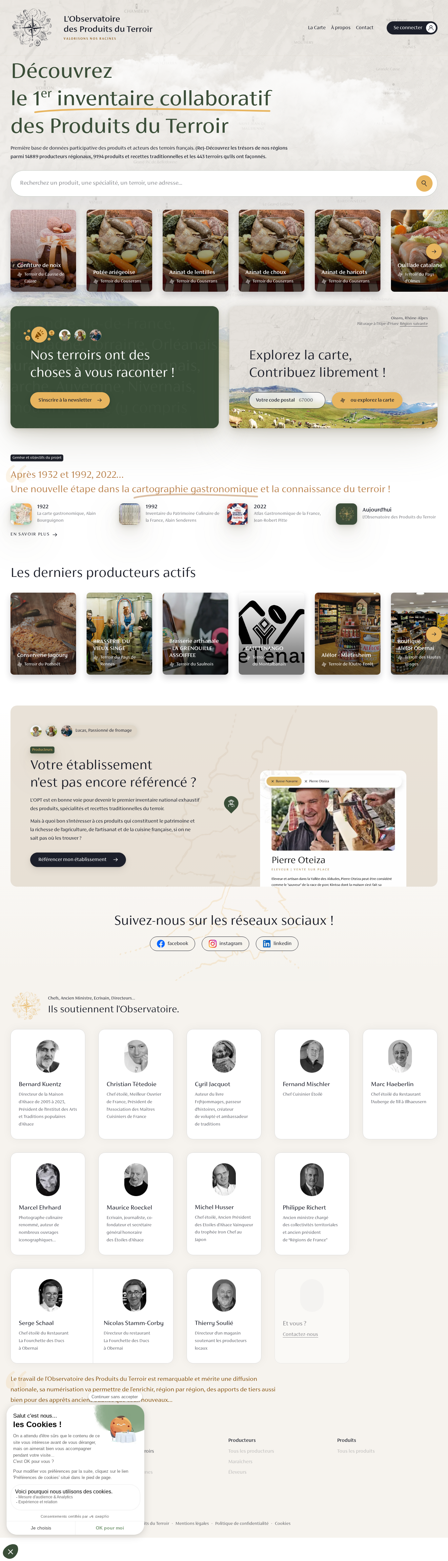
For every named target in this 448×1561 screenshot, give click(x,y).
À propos (341, 28)
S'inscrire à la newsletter (65, 400)
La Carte (317, 28)
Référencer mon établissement (72, 859)
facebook (178, 943)
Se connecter (408, 28)
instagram (230, 943)
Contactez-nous (300, 1334)
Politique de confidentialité (242, 1524)
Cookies (283, 1524)
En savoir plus (30, 534)
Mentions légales (192, 1524)
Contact (365, 28)
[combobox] (224, 183)
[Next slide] (434, 251)
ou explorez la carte (372, 400)
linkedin (283, 943)
